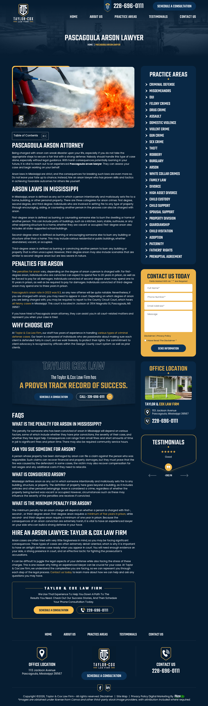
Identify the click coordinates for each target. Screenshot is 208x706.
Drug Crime (157, 110)
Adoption (156, 238)
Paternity (156, 244)
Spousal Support (161, 212)
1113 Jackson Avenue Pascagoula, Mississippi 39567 (170, 412)
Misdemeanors (160, 91)
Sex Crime (156, 142)
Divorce (155, 187)
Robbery (155, 155)
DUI (151, 97)
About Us (96, 17)
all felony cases (21, 303)
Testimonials (158, 17)
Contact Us (188, 17)
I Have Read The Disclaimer (162, 340)
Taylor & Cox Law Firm (28, 333)
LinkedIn (108, 687)
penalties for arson (28, 271)
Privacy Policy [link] (139, 696)
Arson (153, 167)
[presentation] (152, 475)
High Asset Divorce (163, 193)
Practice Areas (126, 17)
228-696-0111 (129, 6)
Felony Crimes (159, 104)
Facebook (100, 687)
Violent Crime (159, 129)
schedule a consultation (53, 610)
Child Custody (159, 199)
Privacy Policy (164, 335)
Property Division (162, 218)
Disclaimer (149, 335)
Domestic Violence (162, 123)
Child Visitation (161, 231)
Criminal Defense (162, 85)
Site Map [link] (122, 696)
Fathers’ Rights (160, 250)
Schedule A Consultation (174, 6)
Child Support (159, 206)
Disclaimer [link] (106, 696)
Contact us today (61, 572)
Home (73, 17)
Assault (155, 116)
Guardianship (159, 225)
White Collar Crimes (164, 174)
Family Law (157, 180)
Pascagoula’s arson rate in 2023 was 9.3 (36, 292)
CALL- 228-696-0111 (92, 397)
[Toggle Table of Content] (42, 136)
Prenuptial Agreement (165, 257)
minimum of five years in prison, (106, 514)
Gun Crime (156, 136)
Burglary (156, 161)
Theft (153, 148)
